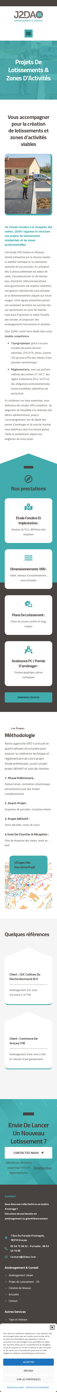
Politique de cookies (15, 1387)
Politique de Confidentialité (37, 1387)
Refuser (28, 1370)
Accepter (28, 1362)
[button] (52, 1327)
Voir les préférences (29, 1379)
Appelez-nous (42, 1167)
